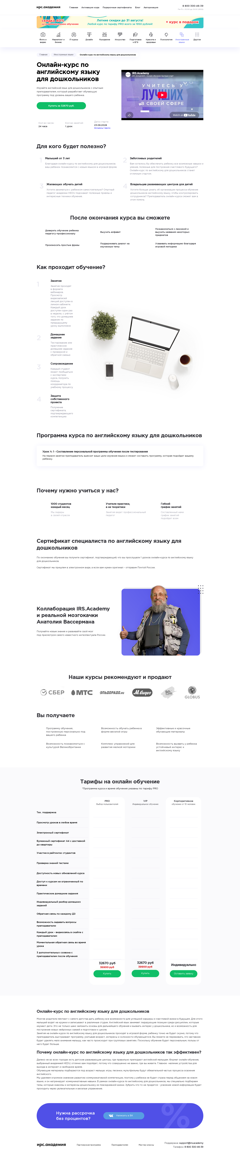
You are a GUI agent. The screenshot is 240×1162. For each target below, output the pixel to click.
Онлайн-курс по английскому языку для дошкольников (108, 55)
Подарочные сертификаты (117, 7)
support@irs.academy (191, 1143)
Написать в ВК (124, 1116)
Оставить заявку (183, 974)
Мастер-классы (146, 1145)
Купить (107, 974)
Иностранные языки (63, 55)
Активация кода (90, 7)
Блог (137, 7)
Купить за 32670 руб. (61, 105)
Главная (73, 7)
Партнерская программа (89, 1145)
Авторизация (151, 7)
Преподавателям (119, 1145)
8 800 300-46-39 (194, 1147)
